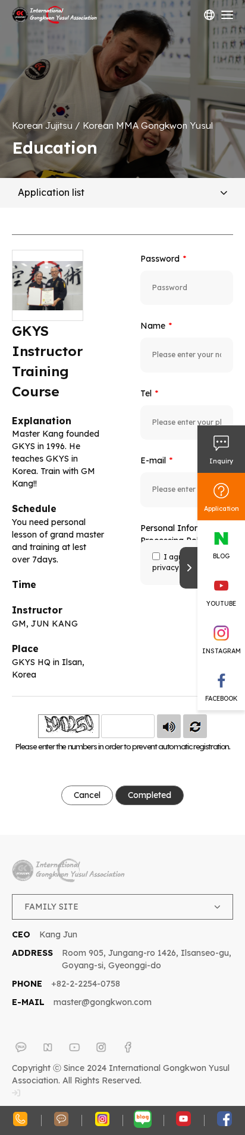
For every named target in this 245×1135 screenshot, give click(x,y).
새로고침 (195, 726)
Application (221, 508)
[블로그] (47, 1047)
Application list (51, 192)
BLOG (221, 556)
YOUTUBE (221, 603)
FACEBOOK (221, 698)
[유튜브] (74, 1047)
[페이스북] (128, 1047)
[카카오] (21, 1047)
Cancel (87, 795)
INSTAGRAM (221, 651)
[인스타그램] (101, 1047)
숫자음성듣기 (169, 726)
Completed (149, 795)
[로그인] (16, 1093)
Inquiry (221, 461)
